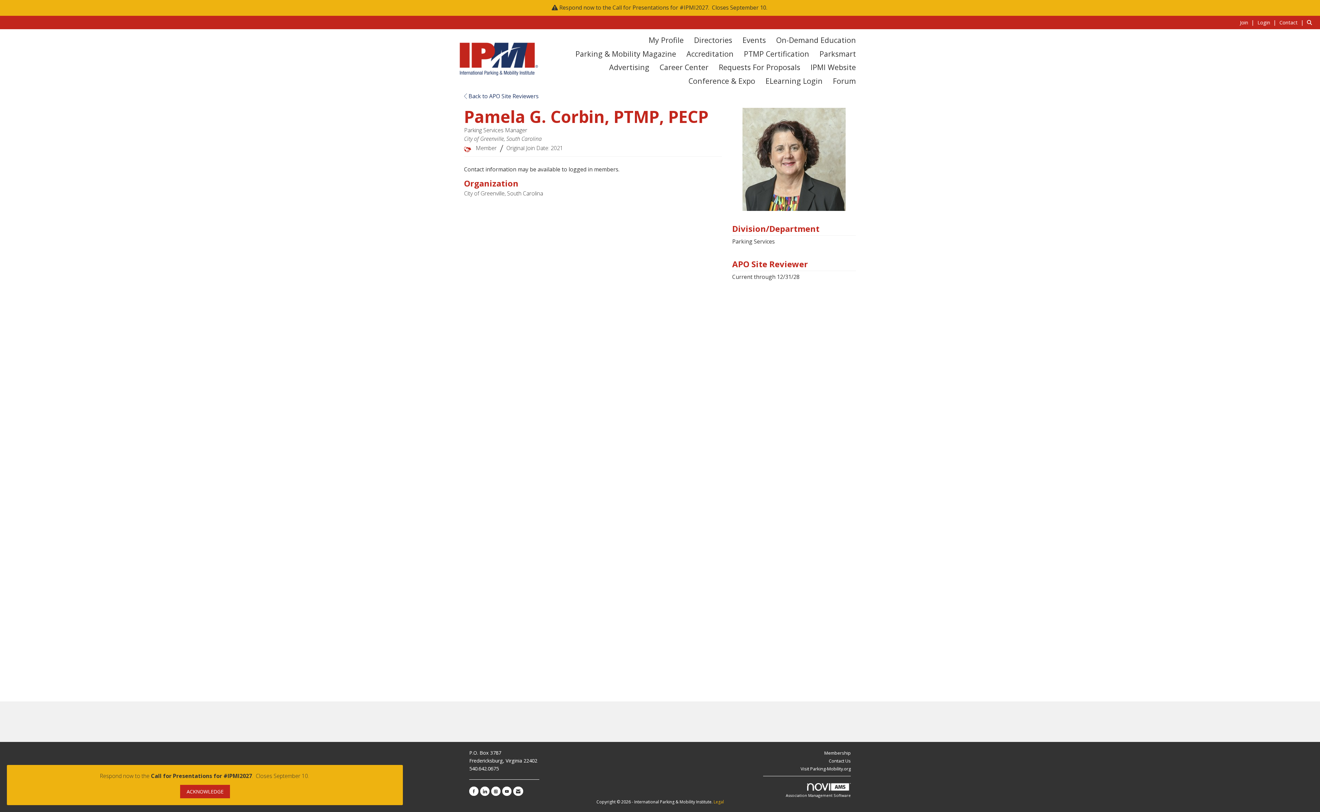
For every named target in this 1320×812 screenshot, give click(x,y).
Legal (719, 802)
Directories (713, 40)
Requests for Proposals (759, 67)
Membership (837, 753)
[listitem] (1248, 22)
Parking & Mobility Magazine (625, 54)
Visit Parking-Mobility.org (826, 769)
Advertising (629, 67)
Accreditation (710, 54)
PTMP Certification (776, 54)
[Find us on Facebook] (473, 791)
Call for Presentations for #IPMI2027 (660, 7)
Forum (844, 81)
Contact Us (840, 761)
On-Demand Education (816, 40)
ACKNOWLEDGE (205, 791)
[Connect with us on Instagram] (495, 791)
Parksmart (838, 54)
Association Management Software (818, 795)
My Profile (666, 40)
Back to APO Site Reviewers (503, 96)
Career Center (684, 67)
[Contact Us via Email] (518, 791)
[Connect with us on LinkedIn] (485, 791)
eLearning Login (794, 81)
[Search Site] (1311, 22)
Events (754, 40)
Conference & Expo (722, 81)
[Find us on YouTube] (507, 791)
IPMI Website (833, 67)
